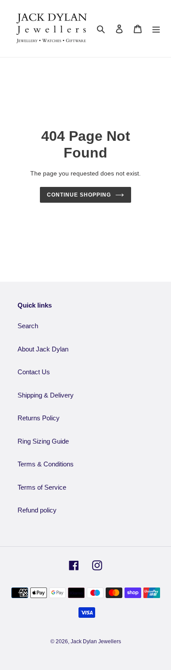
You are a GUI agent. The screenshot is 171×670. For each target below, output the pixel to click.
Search (28, 326)
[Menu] (156, 28)
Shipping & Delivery (46, 395)
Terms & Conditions (46, 464)
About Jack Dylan (43, 349)
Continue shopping (79, 195)
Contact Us (34, 372)
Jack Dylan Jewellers (96, 641)
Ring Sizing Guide (43, 441)
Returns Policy (39, 418)
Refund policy (37, 510)
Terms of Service (42, 487)
